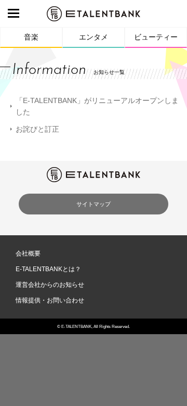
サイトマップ (93, 204)
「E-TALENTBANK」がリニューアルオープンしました (97, 106)
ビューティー (156, 37)
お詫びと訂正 (37, 129)
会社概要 (28, 253)
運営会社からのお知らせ (50, 284)
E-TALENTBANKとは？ (48, 269)
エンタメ (93, 37)
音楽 (31, 37)
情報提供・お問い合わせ (50, 300)
